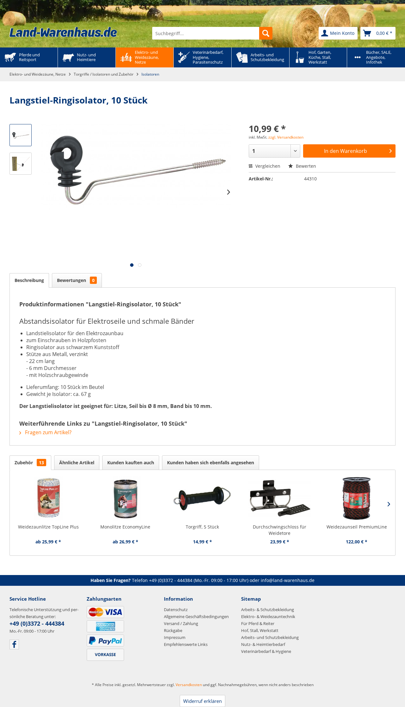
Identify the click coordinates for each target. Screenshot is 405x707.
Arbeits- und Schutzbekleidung (270, 637)
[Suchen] (265, 33)
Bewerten (305, 166)
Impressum (174, 637)
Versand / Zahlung (181, 623)
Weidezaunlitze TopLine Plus (48, 527)
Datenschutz (176, 609)
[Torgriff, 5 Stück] (202, 498)
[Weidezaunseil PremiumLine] (356, 498)
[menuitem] (212, 33)
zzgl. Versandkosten (285, 137)
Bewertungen (76, 280)
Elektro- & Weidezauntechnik (268, 616)
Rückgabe (173, 630)
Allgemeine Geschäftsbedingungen (196, 616)
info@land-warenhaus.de (288, 580)
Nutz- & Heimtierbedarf (263, 644)
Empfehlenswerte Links (186, 644)
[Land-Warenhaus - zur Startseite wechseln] (63, 32)
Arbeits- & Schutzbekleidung (267, 609)
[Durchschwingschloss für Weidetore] (279, 498)
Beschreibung (29, 280)
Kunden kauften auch (130, 463)
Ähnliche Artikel (76, 463)
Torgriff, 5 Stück (202, 527)
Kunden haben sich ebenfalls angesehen (210, 463)
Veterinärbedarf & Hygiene (266, 651)
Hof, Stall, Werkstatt (259, 630)
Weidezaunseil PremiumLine (357, 527)
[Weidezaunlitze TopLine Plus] (48, 498)
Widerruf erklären (202, 701)
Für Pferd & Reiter (257, 623)
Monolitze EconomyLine (125, 527)
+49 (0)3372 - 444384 (170, 580)
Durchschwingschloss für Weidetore (279, 530)
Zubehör (29, 463)
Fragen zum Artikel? (48, 432)
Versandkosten (189, 684)
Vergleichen (267, 166)
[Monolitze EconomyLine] (125, 498)
